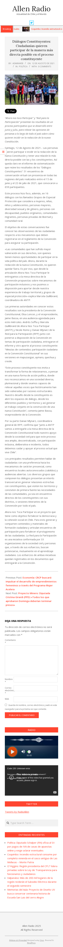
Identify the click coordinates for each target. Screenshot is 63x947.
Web (7, 699)
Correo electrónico (9, 690)
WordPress (31, 942)
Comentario (9, 641)
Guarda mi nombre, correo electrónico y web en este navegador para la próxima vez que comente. (31, 707)
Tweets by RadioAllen (17, 811)
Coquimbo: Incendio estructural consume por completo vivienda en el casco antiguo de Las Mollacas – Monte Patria (32, 858)
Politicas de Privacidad (18, 940)
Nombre (9, 680)
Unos (42, 940)
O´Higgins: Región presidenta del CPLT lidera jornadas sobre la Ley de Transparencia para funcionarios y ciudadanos (32, 870)
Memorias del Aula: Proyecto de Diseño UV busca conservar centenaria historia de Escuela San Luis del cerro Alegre (31, 893)
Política (23, 66)
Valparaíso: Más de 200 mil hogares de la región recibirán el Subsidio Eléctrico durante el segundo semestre (32, 881)
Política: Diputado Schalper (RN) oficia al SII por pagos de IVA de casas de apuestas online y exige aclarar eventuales (31, 846)
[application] (31, 780)
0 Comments (44, 66)
